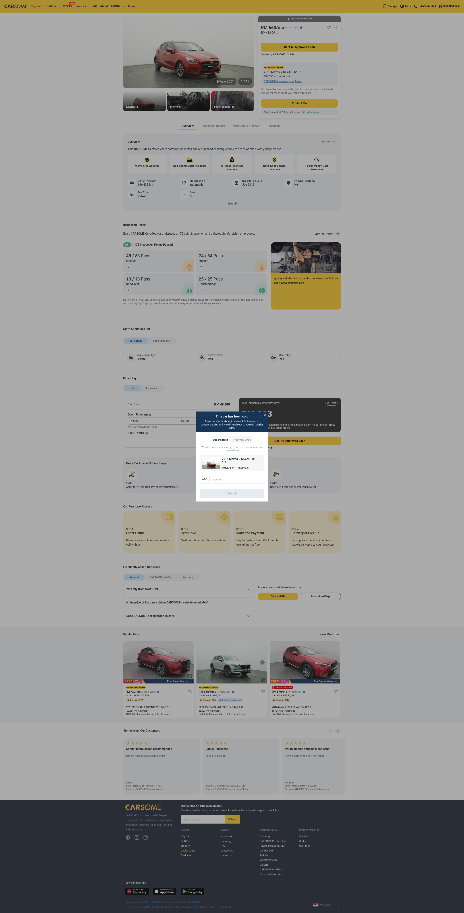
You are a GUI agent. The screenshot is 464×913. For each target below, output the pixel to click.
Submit (232, 493)
